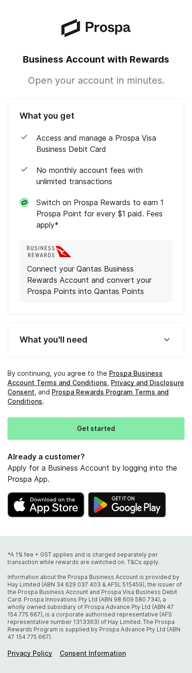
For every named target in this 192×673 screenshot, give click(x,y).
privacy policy (29, 653)
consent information (93, 653)
